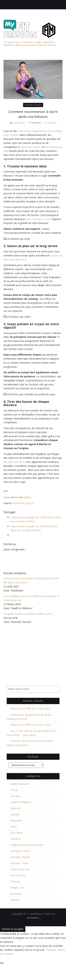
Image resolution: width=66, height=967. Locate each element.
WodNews (16, 893)
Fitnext (14, 790)
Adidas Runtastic (19, 784)
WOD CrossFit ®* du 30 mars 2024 (30, 724)
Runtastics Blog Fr (23, 503)
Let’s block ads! (13, 497)
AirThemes (33, 917)
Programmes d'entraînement (26, 845)
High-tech (15, 808)
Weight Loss (17, 887)
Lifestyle (15, 814)
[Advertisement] (33, 648)
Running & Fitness (20, 851)
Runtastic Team (19, 863)
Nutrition (15, 838)
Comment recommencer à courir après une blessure (33, 114)
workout (15, 899)
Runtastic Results (33, 104)
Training (15, 881)
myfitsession (19, 122)
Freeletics (15, 796)
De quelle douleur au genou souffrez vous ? (28, 613)
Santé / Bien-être (20, 869)
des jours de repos (14, 461)
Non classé (16, 832)
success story (18, 875)
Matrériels (16, 820)
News (13, 826)
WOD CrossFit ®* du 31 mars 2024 (30, 708)
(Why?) (28, 497)
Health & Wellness (20, 802)
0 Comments (50, 122)
